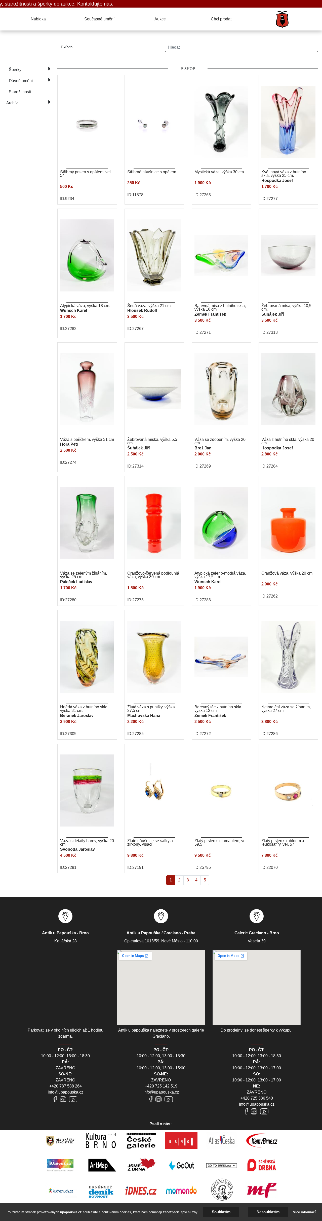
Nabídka (38, 19)
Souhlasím (221, 1212)
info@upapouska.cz (65, 1092)
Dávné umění (21, 81)
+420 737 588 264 (65, 1086)
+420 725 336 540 (256, 1098)
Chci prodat (221, 19)
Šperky (15, 70)
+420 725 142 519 (161, 1086)
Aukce (160, 19)
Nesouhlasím (268, 1212)
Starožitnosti (20, 92)
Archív (12, 103)
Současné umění (99, 19)
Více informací (304, 1212)
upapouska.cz (71, 1212)
